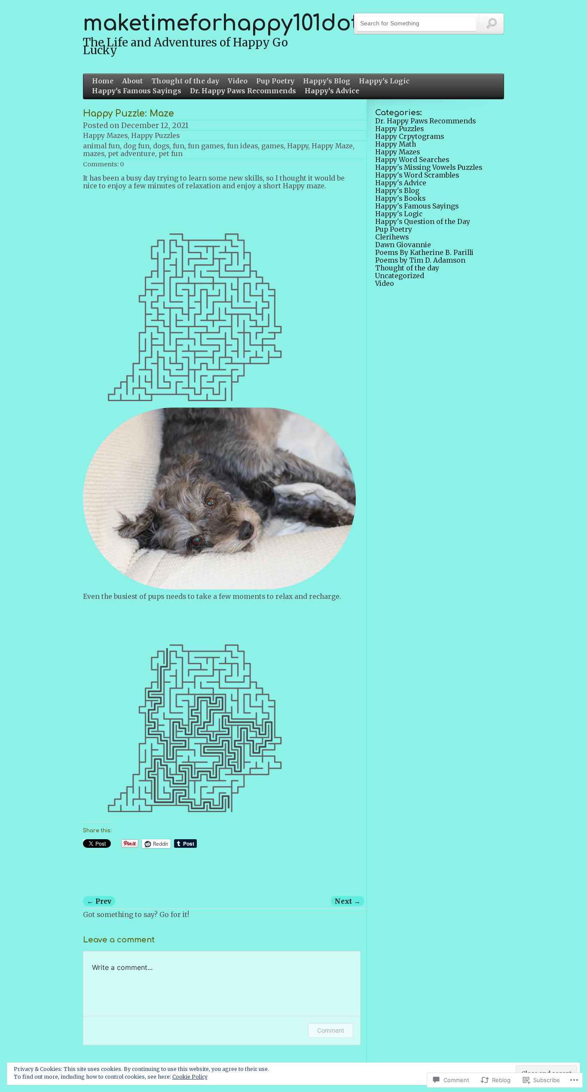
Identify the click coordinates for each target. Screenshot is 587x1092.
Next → (348, 901)
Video (238, 81)
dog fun (136, 146)
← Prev (99, 901)
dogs (161, 146)
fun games (205, 146)
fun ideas (242, 146)
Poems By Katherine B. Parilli (424, 252)
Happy (297, 146)
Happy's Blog (397, 191)
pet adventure (131, 154)
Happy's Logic (398, 214)
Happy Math (395, 144)
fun (178, 146)
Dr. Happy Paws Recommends (243, 91)
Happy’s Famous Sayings (136, 91)
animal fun (101, 146)
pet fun (171, 154)
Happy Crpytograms (409, 136)
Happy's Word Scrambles (417, 175)
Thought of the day (185, 81)
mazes (93, 154)
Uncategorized (399, 276)
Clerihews (392, 237)
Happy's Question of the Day (422, 222)
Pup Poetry (275, 81)
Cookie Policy (190, 1077)
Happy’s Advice (332, 91)
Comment (330, 1030)
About (132, 81)
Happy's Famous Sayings (417, 206)
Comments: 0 (103, 164)
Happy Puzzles (155, 136)
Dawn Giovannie (403, 245)
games (272, 146)
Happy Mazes (105, 136)
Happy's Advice (400, 183)
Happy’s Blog (326, 81)
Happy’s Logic (384, 81)
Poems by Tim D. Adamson (420, 260)
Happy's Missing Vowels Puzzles (428, 167)
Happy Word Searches (412, 160)
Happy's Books (400, 198)
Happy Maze (332, 146)
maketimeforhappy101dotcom (245, 24)
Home (102, 81)
